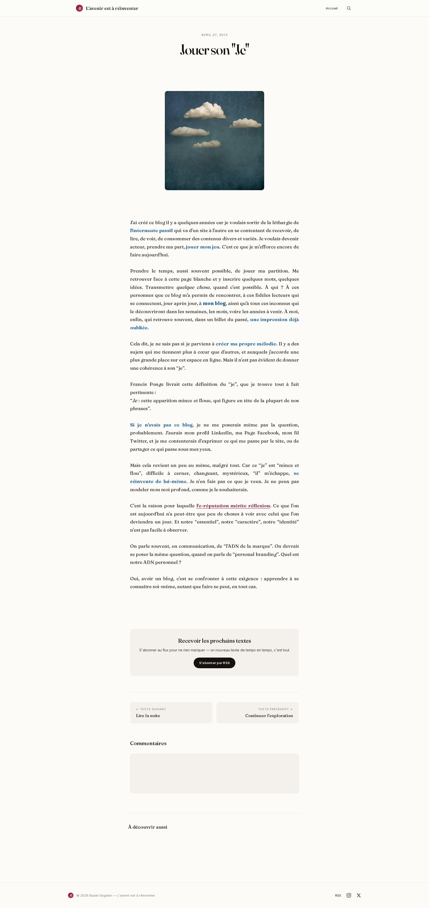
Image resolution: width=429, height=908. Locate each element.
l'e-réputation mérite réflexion (233, 506)
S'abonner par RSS (214, 663)
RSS (338, 895)
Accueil (332, 8)
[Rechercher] (349, 8)
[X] (359, 895)
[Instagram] (349, 895)
